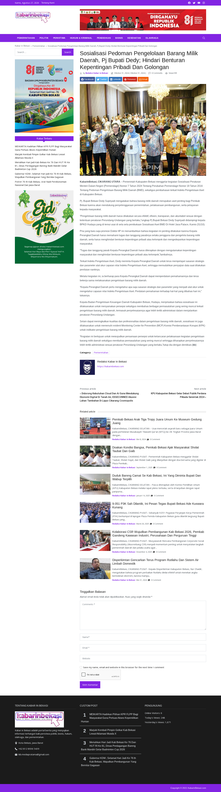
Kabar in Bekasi (22, 46)
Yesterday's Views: (155, 722)
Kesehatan (134, 38)
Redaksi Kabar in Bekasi (96, 73)
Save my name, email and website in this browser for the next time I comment (123, 667)
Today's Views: (153, 717)
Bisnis (119, 38)
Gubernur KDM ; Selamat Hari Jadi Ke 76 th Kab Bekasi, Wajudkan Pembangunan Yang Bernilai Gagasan (108, 762)
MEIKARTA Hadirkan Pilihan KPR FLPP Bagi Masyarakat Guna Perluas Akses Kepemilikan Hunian (109, 718)
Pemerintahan (26, 38)
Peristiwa (59, 38)
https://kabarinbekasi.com (110, 366)
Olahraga (152, 38)
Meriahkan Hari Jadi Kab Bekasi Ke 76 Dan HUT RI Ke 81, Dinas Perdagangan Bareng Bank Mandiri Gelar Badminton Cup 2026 (42, 165)
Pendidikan (104, 38)
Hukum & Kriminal (81, 38)
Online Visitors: (153, 713)
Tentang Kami (47, 3)
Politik (44, 38)
